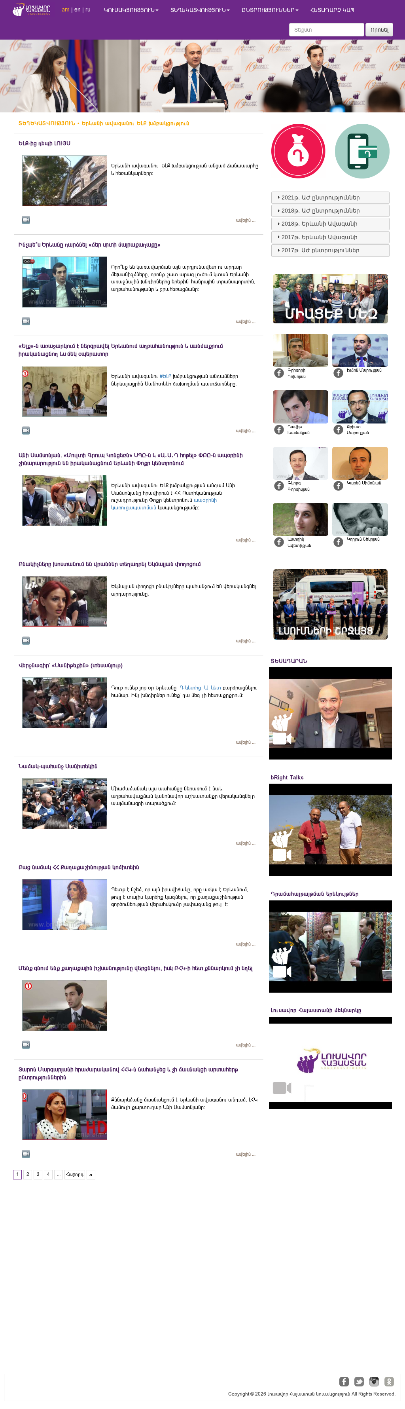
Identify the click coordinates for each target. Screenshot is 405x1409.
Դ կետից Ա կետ (199, 687)
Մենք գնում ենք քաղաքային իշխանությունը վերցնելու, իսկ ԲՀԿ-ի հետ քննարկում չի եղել (136, 968)
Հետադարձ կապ (332, 10)
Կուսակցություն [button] (129, 10)
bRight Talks (287, 777)
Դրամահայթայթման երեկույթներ (315, 894)
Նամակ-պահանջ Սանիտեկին (58, 766)
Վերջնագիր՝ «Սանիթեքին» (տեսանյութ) (71, 665)
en (77, 9)
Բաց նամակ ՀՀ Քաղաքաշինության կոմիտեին (79, 867)
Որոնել (380, 30)
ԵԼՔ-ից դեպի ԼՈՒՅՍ (44, 143)
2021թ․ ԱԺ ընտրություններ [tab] (321, 197)
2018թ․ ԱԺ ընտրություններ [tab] (321, 210)
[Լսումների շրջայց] (330, 604)
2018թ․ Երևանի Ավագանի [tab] (320, 223)
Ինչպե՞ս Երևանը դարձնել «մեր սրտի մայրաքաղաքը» (90, 245)
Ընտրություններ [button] (268, 10)
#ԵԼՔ (165, 376)
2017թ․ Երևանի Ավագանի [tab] (320, 237)
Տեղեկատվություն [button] (198, 10)
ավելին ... (245, 220)
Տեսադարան (289, 661)
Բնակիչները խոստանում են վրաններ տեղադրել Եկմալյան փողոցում (110, 564)
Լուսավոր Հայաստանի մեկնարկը (316, 1010)
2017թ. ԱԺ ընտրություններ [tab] (321, 250)
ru (88, 9)
